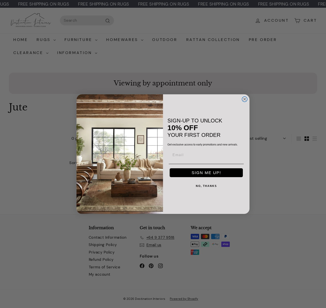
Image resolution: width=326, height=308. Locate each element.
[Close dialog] (244, 99)
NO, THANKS (206, 186)
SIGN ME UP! (206, 172)
